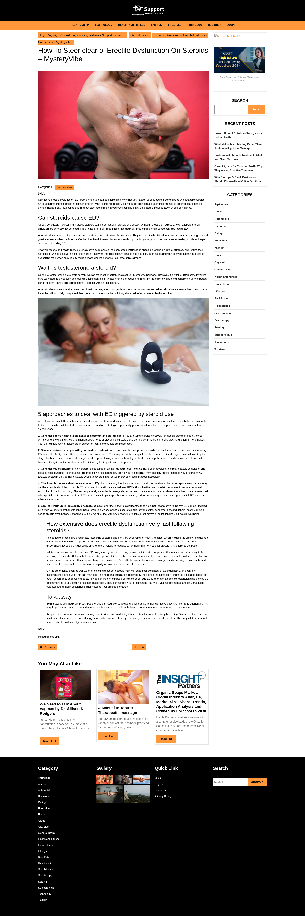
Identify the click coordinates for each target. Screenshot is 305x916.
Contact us (161, 790)
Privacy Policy (163, 796)
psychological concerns (152, 509)
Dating (218, 233)
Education (220, 240)
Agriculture (221, 204)
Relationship (80, 25)
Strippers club (223, 334)
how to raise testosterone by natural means (71, 622)
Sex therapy (221, 320)
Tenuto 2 (137, 468)
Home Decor (222, 283)
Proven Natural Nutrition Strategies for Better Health (238, 135)
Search (240, 100)
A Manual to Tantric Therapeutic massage (117, 710)
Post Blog (194, 25)
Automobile (221, 218)
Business (220, 225)
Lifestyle (174, 25)
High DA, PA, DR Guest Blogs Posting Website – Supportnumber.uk (82, 35)
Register (214, 25)
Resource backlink (49, 636)
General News (223, 269)
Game (218, 254)
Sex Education (140, 35)
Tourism (219, 349)
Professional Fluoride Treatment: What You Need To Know (238, 157)
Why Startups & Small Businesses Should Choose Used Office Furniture (237, 179)
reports (53, 249)
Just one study (108, 483)
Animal (218, 211)
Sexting (219, 327)
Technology (103, 25)
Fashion (156, 25)
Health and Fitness (131, 25)
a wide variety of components (58, 509)
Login (231, 25)
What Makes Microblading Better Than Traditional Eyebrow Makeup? (238, 146)
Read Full (51, 742)
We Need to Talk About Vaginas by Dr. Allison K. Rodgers (62, 709)
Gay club (219, 262)
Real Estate (221, 298)
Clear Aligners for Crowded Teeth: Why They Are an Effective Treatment (238, 168)
